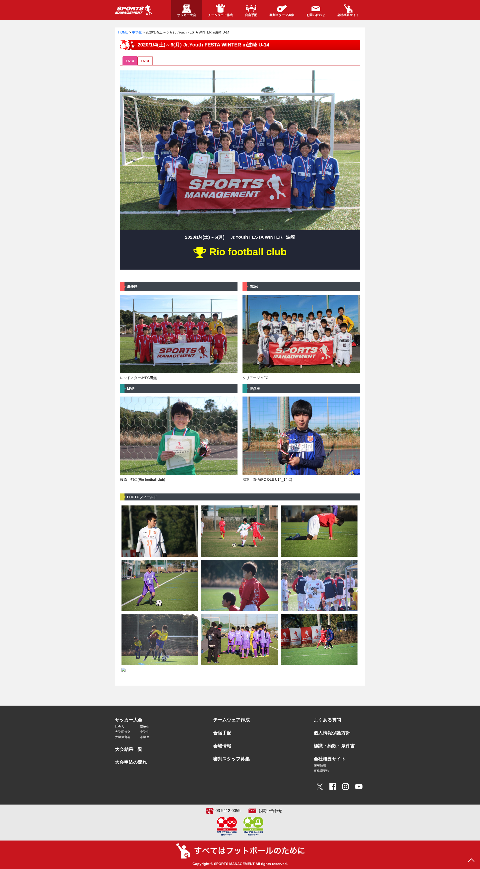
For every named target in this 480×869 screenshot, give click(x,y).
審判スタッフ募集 (231, 758)
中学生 (144, 732)
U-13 (145, 61)
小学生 (144, 737)
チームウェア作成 (231, 719)
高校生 (144, 726)
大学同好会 (122, 732)
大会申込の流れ (131, 762)
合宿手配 (222, 732)
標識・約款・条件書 (334, 745)
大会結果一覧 (128, 749)
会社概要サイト (330, 758)
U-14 (130, 61)
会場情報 (222, 745)
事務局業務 (321, 771)
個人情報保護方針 (332, 732)
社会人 (119, 726)
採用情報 (320, 765)
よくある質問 (327, 719)
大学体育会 (122, 737)
